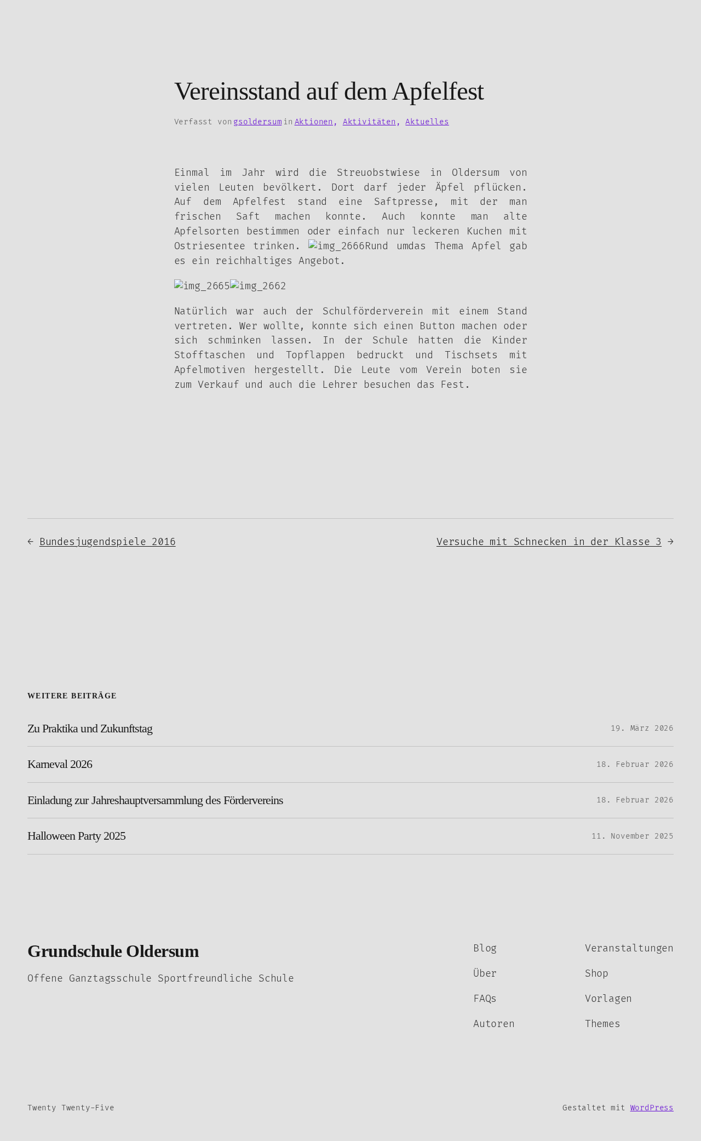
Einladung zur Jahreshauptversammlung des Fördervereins (155, 800)
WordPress (652, 1108)
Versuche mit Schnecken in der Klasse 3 (549, 542)
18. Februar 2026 (635, 764)
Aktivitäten (369, 122)
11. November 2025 (632, 836)
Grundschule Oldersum (113, 951)
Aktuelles (427, 122)
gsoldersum (257, 122)
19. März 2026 (642, 728)
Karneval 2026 (60, 764)
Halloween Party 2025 (76, 835)
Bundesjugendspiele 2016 (107, 542)
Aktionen (314, 122)
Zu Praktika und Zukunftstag (89, 728)
